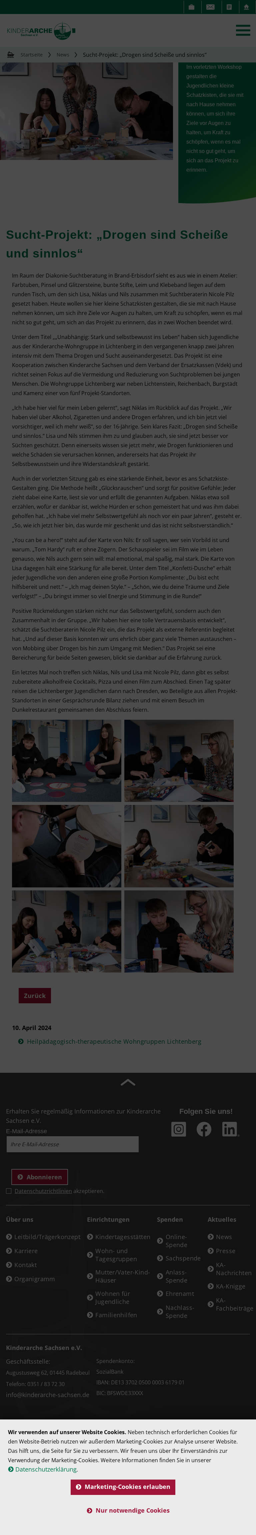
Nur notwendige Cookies (133, 1510)
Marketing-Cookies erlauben (127, 1487)
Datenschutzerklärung (46, 1469)
